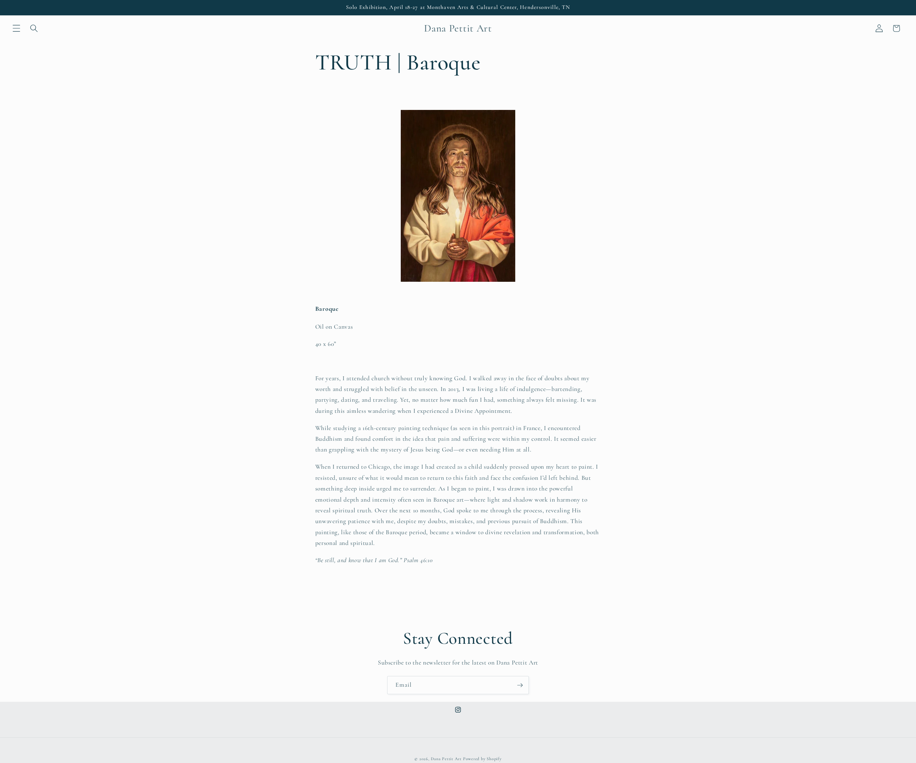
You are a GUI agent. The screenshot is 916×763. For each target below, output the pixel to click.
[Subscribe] (519, 685)
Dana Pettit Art (446, 758)
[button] (16, 28)
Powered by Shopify (482, 758)
